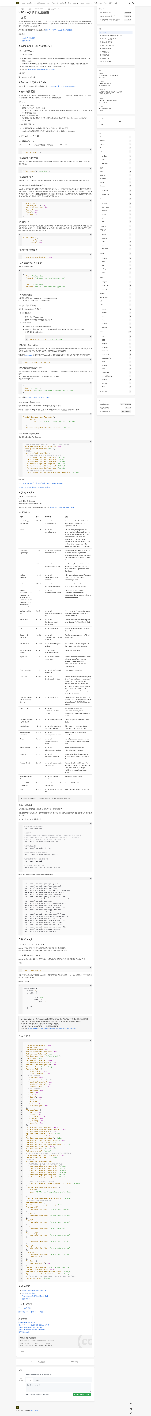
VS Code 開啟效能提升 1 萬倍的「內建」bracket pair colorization (40, 483)
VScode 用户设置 (24, 1308)
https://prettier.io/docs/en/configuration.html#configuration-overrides (52, 1029)
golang (75, 3)
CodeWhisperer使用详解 (26, 1322)
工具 (110, 3)
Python (108, 94)
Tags (105, 3)
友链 (115, 3)
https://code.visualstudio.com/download (41, 69)
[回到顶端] (100, 1412)
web (100, 102)
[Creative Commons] (46, 1345)
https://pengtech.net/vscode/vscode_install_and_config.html (37, 1340)
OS (99, 77)
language (102, 94)
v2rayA (82, 3)
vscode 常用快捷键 (28, 38)
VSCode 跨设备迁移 (105, 108)
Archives (89, 3)
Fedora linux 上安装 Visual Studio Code (62, 86)
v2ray (108, 85)
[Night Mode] (129, 3)
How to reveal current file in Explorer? (38, 397)
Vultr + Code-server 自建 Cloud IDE (34, 1290)
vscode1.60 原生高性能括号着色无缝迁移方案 (34, 487)
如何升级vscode (24, 1332)
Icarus (36, 1410)
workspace (29, 355)
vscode (40, 9)
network (102, 85)
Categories (98, 3)
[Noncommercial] (51, 1345)
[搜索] (133, 3)
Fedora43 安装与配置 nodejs (108, 100)
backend (63, 3)
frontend (55, 3)
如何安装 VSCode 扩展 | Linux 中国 (30, 1312)
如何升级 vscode (27, 41)
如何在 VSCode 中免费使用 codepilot (63, 507)
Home (23, 3)
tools (35, 9)
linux (48, 3)
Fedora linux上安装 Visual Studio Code (31, 1330)
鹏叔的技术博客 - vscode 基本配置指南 (58, 30)
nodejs (105, 102)
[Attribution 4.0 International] (131, 1408)
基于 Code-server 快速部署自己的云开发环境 (33, 1325)
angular (29, 3)
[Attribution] (48, 1345)
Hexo (69, 3)
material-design (39, 3)
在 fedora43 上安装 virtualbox (108, 75)
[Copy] (90, 149)
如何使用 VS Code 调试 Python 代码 (110, 92)
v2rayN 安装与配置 (105, 83)
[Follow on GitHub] (131, 1413)
